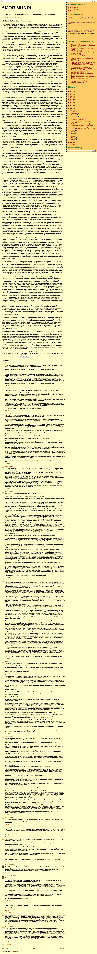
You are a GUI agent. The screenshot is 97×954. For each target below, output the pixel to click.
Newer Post (5, 948)
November (74, 113)
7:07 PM (7, 385)
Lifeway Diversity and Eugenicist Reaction (82, 64)
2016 (71, 96)
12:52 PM (7, 815)
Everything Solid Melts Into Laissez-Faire (82, 125)
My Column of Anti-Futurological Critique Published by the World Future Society (82, 68)
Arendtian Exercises (76, 50)
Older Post (62, 948)
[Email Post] (20, 356)
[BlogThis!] (24, 357)
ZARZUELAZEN (9, 875)
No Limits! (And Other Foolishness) (80, 124)
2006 (71, 141)
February (73, 138)
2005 (71, 142)
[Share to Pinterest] (28, 357)
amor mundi (16, 7)
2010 (71, 105)
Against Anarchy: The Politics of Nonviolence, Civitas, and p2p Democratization (83, 46)
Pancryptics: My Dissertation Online (80, 69)
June (72, 133)
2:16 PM (7, 941)
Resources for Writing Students (79, 78)
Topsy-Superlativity (76, 118)
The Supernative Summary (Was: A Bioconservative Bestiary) (80, 82)
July (72, 131)
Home (33, 948)
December (74, 111)
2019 (71, 91)
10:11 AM (7, 463)
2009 (71, 107)
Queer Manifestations (76, 75)
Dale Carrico (8, 388)
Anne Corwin (8, 864)
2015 (71, 97)
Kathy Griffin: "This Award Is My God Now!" (82, 127)
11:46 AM (7, 658)
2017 (71, 94)
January (73, 139)
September (74, 116)
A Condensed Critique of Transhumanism (82, 44)
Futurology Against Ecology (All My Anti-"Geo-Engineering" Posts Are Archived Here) (83, 63)
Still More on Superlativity (78, 119)
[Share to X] (25, 357)
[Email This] (22, 357)
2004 (71, 144)
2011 (71, 104)
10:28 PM (7, 900)
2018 (71, 93)
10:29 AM (7, 488)
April (72, 136)
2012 (71, 102)
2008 (71, 108)
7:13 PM (7, 862)
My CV (70, 10)
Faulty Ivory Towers (76, 54)
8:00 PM (7, 410)
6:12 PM (7, 834)
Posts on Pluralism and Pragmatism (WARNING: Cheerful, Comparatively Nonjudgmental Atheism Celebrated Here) (82, 72)
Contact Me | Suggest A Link (75, 9)
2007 (71, 110)
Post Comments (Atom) (15, 951)
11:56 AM (7, 733)
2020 (71, 90)
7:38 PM (7, 873)
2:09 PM (7, 923)
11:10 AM (7, 577)
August (73, 130)
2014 (71, 99)
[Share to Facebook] (26, 357)
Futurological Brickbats (77, 60)
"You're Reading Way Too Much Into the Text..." (83, 128)
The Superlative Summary (78, 80)
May (72, 134)
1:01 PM (7, 824)
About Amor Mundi (73, 7)
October (73, 114)
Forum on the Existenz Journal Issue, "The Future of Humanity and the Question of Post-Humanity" (83, 58)
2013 (71, 100)
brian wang (8, 413)
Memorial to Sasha (76, 66)
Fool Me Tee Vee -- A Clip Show (79, 55)
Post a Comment (6, 944)
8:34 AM (7, 910)
